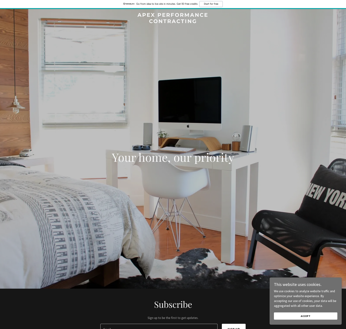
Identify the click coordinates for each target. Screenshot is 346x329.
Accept (305, 316)
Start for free (211, 4)
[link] (173, 22)
